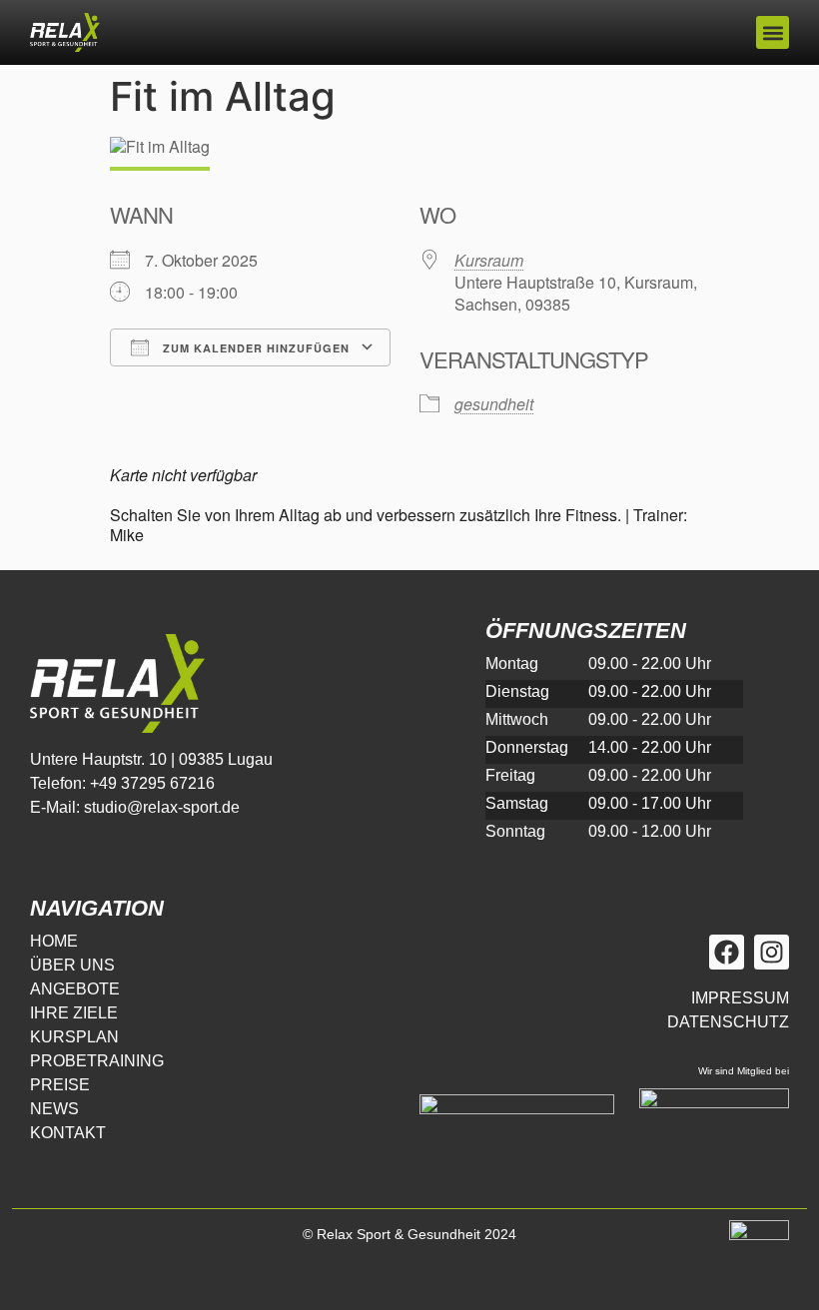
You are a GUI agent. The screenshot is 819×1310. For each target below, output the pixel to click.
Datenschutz (728, 1021)
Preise (60, 1084)
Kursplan (74, 1036)
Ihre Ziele (74, 1012)
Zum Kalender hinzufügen (254, 347)
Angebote (75, 989)
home (54, 941)
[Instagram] (771, 952)
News (54, 1108)
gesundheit (493, 403)
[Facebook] (726, 952)
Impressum (740, 997)
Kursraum (488, 260)
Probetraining (97, 1060)
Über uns (72, 965)
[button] (772, 32)
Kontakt (68, 1132)
